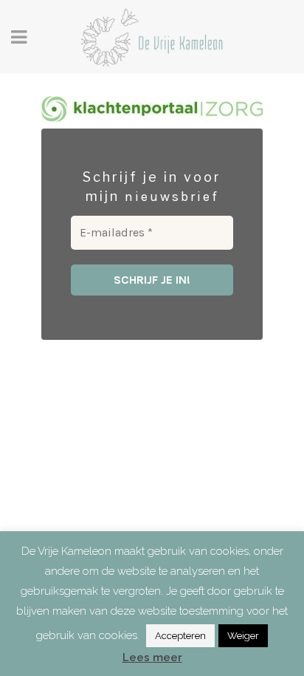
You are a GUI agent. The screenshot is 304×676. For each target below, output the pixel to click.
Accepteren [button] (180, 635)
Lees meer (152, 657)
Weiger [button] (243, 635)
